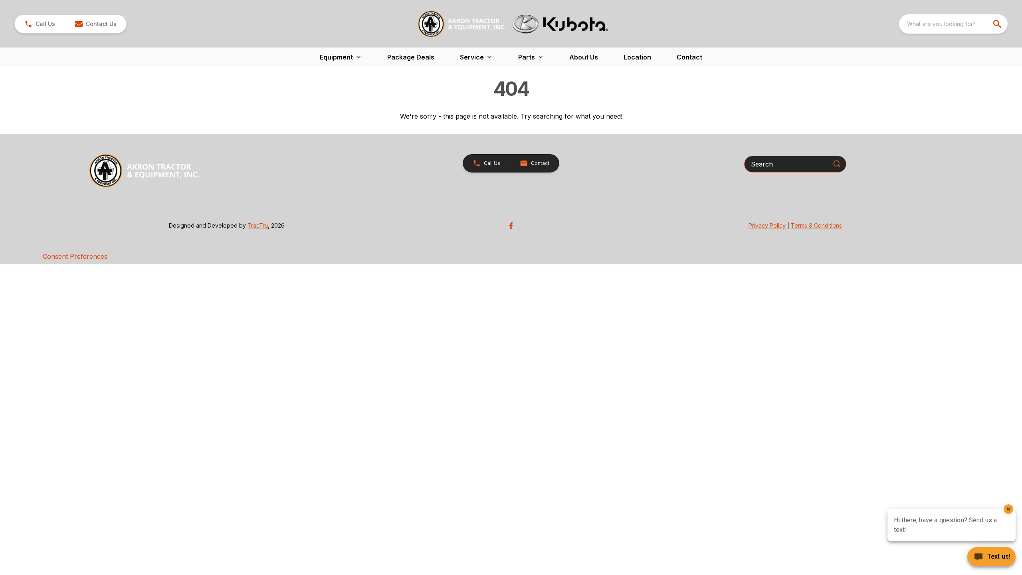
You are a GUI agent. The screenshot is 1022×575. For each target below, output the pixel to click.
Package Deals (410, 57)
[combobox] (953, 24)
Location (637, 57)
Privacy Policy (767, 225)
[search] (998, 24)
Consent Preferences (75, 256)
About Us (583, 57)
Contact (689, 57)
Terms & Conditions (816, 225)
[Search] (837, 164)
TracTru (258, 225)
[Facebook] (511, 225)
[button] (40, 24)
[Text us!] (991, 557)
